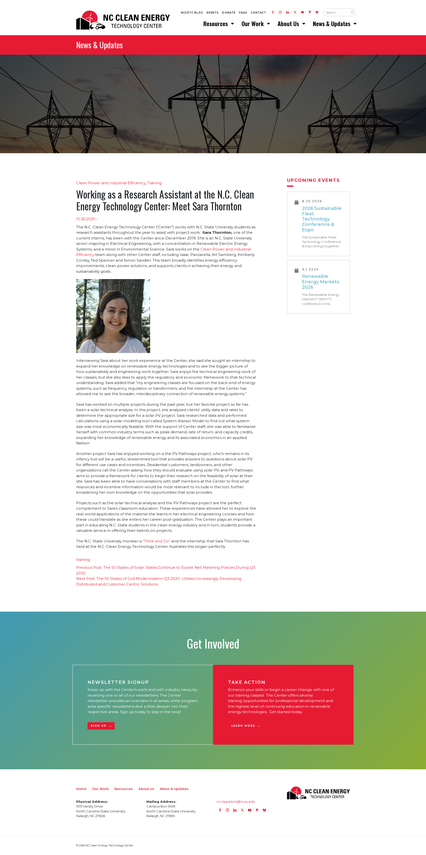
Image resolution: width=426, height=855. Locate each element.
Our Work (253, 23)
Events (213, 12)
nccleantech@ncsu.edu (236, 802)
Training (154, 183)
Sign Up (98, 725)
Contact (258, 12)
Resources (216, 23)
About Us (289, 23)
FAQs (243, 12)
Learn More (243, 725)
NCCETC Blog (192, 12)
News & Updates (332, 23)
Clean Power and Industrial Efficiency (110, 183)
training (83, 559)
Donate (228, 12)
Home (81, 789)
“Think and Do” (156, 541)
